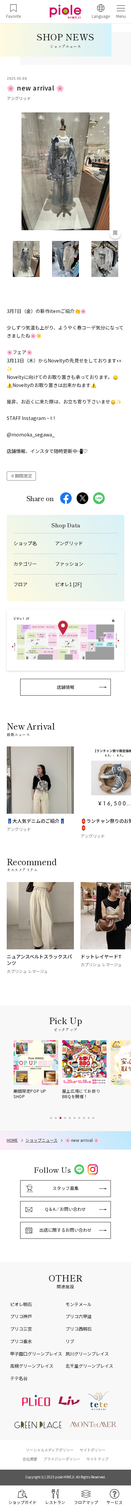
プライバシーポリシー (61, 1459)
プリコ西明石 (79, 1329)
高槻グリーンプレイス (31, 1366)
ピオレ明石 (21, 1304)
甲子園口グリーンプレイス (36, 1353)
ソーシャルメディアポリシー (50, 1449)
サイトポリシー (92, 1449)
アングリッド (69, 543)
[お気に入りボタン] (115, 233)
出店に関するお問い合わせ (65, 1230)
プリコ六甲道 (79, 1316)
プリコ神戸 (21, 1316)
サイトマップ (97, 1459)
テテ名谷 (19, 1378)
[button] (51, 1118)
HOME (12, 1140)
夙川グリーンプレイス (87, 1353)
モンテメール (79, 1304)
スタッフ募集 (65, 1188)
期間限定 (23, 475)
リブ (70, 1341)
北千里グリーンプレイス (89, 1366)
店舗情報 (65, 687)
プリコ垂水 (21, 1341)
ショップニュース (41, 1140)
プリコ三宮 (21, 1329)
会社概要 (30, 1459)
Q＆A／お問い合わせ (65, 1209)
